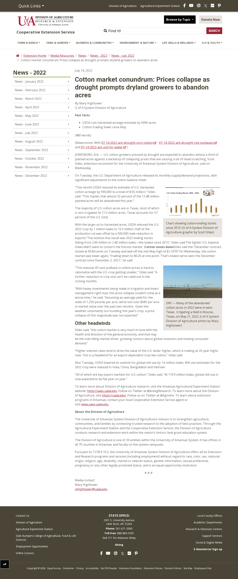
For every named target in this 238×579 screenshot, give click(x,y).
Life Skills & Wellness (178, 42)
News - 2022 (98, 56)
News (82, 56)
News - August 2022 (29, 141)
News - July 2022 (122, 56)
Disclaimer (68, 568)
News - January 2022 (29, 81)
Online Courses (25, 553)
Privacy (80, 568)
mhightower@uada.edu (91, 489)
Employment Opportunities (32, 546)
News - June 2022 (27, 124)
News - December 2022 (31, 176)
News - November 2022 (31, 167)
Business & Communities (94, 42)
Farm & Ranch (28, 42)
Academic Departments (208, 522)
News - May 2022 (27, 116)
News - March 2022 (28, 99)
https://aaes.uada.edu (102, 391)
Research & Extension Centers (204, 529)
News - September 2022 (31, 150)
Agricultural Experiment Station (160, 6)
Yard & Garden (57, 42)
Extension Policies (153, 568)
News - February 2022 (30, 90)
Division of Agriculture (123, 6)
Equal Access (54, 568)
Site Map (188, 568)
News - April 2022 (27, 107)
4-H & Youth (211, 42)
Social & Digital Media (209, 542)
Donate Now (210, 19)
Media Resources (62, 56)
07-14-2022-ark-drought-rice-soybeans (186, 143)
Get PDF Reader (109, 568)
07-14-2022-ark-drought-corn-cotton (127, 143)
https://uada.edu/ (114, 395)
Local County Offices (209, 515)
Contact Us (22, 515)
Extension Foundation (130, 568)
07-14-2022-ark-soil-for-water (102, 147)
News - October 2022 (29, 158)
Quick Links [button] (30, 6)
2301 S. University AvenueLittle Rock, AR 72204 (119, 522)
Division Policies (173, 568)
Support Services (212, 536)
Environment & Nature (137, 42)
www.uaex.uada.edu (94, 404)
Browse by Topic (178, 19)
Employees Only (202, 568)
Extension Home (34, 56)
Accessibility (92, 568)
